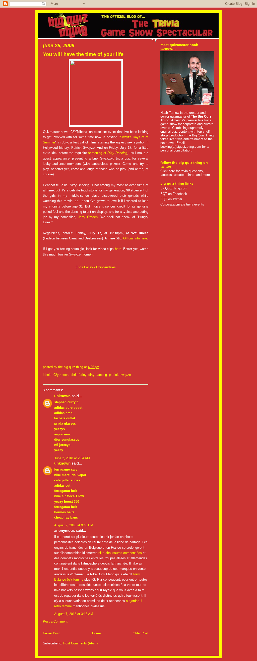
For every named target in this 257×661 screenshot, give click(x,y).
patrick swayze (120, 375)
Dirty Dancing (117, 153)
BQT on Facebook (173, 194)
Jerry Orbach (88, 217)
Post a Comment (55, 621)
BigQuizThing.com (173, 188)
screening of (97, 153)
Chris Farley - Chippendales (96, 267)
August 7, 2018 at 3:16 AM (73, 614)
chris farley (78, 375)
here (118, 249)
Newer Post (51, 633)
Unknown (62, 396)
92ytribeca (61, 375)
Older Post (140, 633)
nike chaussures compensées (120, 553)
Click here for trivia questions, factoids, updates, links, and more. (185, 173)
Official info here (135, 238)
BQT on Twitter (171, 199)
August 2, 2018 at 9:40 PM (73, 525)
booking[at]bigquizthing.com (180, 146)
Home (96, 633)
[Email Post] (100, 367)
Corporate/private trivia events (182, 204)
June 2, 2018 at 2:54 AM (72, 458)
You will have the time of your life (83, 54)
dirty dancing (97, 375)
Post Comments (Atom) (80, 643)
